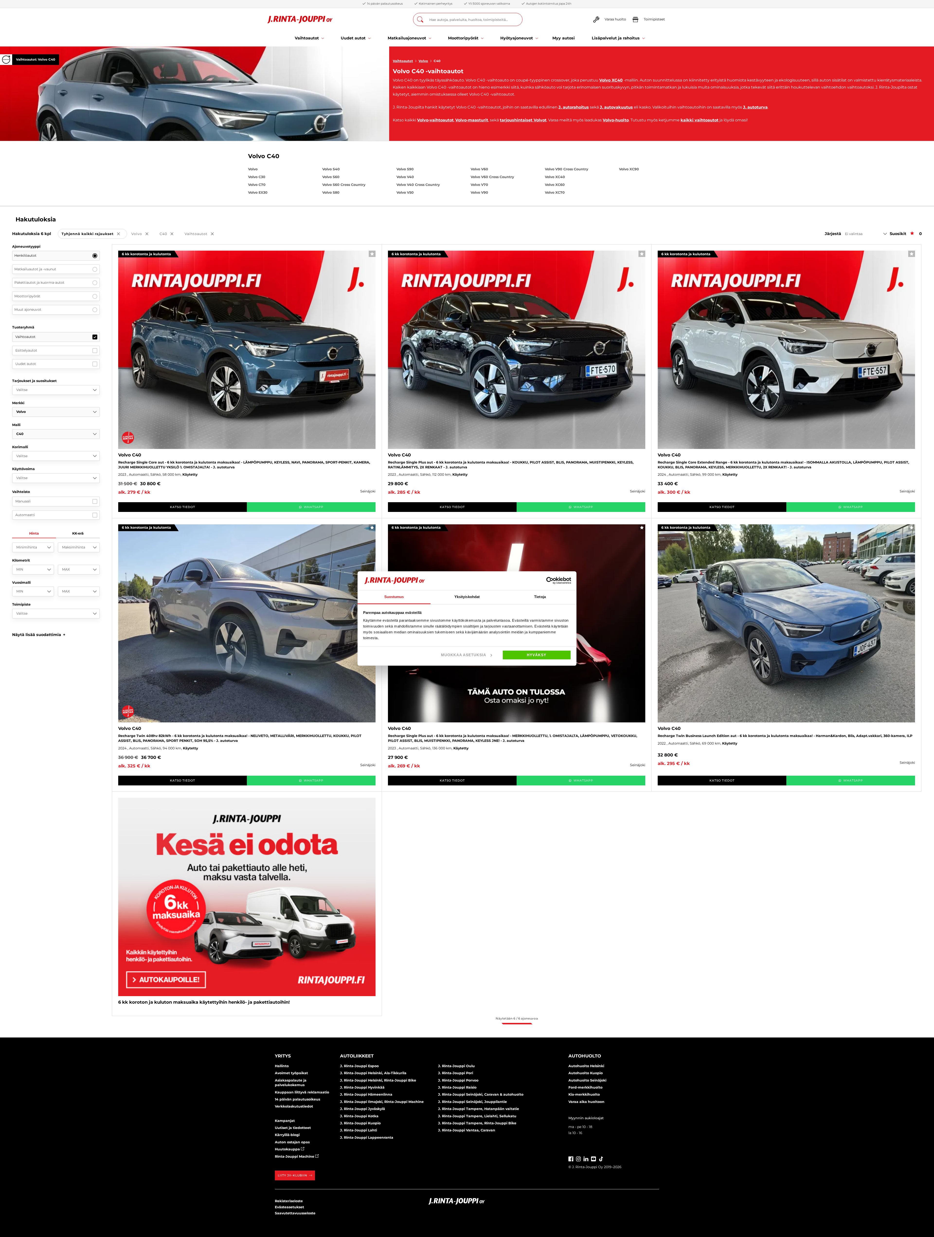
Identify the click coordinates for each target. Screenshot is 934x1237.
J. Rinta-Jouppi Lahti (358, 1130)
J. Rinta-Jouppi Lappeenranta (366, 1137)
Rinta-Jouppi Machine (295, 1156)
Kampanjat (285, 1121)
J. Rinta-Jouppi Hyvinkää (362, 1087)
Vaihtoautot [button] (203, 234)
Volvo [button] (143, 234)
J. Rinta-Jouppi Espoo (359, 1066)
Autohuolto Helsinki (586, 1066)
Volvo (423, 61)
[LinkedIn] (586, 1158)
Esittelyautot (26, 350)
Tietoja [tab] (540, 597)
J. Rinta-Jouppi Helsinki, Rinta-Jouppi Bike (378, 1080)
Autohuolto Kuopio (585, 1073)
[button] (38, 634)
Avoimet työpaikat (291, 1073)
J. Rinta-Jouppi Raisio (457, 1087)
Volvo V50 (405, 192)
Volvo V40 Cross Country (418, 184)
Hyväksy (536, 655)
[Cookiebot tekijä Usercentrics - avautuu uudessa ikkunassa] (550, 580)
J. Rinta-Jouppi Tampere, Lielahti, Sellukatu (477, 1116)
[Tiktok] (601, 1158)
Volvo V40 (405, 177)
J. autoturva (755, 107)
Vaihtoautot (403, 61)
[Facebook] (570, 1158)
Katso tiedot (182, 507)
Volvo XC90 (629, 169)
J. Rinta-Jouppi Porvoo (458, 1080)
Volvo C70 (257, 184)
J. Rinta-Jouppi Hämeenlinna (366, 1094)
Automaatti (25, 515)
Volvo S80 (331, 192)
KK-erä (78, 533)
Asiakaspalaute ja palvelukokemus (290, 1082)
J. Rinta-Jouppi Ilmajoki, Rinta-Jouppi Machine (382, 1102)
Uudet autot (25, 364)
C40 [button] (170, 234)
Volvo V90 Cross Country (566, 169)
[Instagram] (578, 1158)
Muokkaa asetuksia (463, 655)
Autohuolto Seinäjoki (587, 1080)
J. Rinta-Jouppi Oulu (456, 1066)
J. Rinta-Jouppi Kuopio (360, 1123)
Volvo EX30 (258, 192)
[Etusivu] (300, 19)
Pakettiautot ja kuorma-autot (39, 282)
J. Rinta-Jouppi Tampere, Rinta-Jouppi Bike (477, 1123)
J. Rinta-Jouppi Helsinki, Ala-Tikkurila (373, 1073)
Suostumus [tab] (394, 597)
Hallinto (282, 1066)
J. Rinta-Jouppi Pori (455, 1073)
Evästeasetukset (289, 1207)
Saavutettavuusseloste (295, 1213)
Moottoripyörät (27, 296)
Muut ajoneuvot (27, 309)
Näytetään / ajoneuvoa (517, 1018)
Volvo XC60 (555, 184)
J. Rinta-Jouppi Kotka (359, 1116)
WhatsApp (313, 507)
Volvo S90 (405, 169)
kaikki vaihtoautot (699, 120)
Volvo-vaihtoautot (435, 120)
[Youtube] (593, 1158)
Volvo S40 (331, 169)
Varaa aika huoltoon (586, 1102)
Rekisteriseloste (289, 1201)
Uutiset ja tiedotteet (293, 1128)
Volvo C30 (256, 177)
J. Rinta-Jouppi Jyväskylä (362, 1109)
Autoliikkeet (357, 1056)
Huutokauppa (288, 1149)
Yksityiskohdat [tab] (467, 597)
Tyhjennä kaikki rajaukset (94, 234)
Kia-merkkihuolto (584, 1094)
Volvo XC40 (611, 80)
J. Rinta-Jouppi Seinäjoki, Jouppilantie (472, 1102)
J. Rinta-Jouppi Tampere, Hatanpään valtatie (478, 1109)
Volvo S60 (331, 177)
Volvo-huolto (616, 120)
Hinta (34, 533)
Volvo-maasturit (471, 120)
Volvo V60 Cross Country (492, 177)
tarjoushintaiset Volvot (523, 120)
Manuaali (23, 501)
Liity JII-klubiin (292, 1175)
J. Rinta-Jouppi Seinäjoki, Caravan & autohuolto (480, 1094)
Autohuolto (584, 1056)
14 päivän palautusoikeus (297, 1099)
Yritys (283, 1056)
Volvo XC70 (555, 192)
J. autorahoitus (573, 107)
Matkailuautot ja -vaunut (35, 269)
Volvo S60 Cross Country (343, 184)
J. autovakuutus (616, 107)
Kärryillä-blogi (287, 1135)
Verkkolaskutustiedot (294, 1106)
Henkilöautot (25, 255)
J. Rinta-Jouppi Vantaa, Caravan (466, 1130)
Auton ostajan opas (292, 1142)
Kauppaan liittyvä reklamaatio (302, 1092)
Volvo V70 (479, 184)
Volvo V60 (479, 169)
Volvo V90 (479, 192)
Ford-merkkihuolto (585, 1087)
